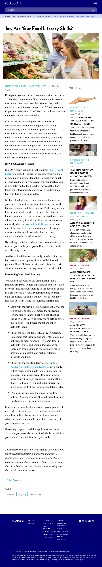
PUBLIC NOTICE (47, 537)
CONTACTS (46, 529)
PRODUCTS (31, 523)
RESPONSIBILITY (48, 523)
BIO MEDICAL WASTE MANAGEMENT (49, 533)
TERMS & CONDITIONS (61, 538)
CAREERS (46, 520)
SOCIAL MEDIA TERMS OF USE (62, 524)
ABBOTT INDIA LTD (63, 531)
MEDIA (45, 526)
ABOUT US (31, 520)
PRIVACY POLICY (62, 534)
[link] (7, 16)
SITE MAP (60, 520)
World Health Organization (40, 224)
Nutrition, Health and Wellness (25, 86)
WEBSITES (60, 529)
